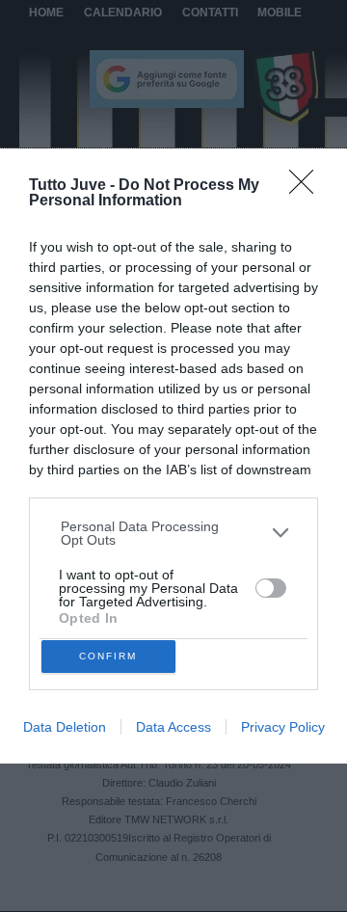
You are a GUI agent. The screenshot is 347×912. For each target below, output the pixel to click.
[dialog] (173, 455)
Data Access (173, 727)
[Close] (307, 188)
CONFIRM (108, 656)
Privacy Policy (283, 727)
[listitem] (174, 533)
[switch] (270, 588)
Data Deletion (64, 727)
